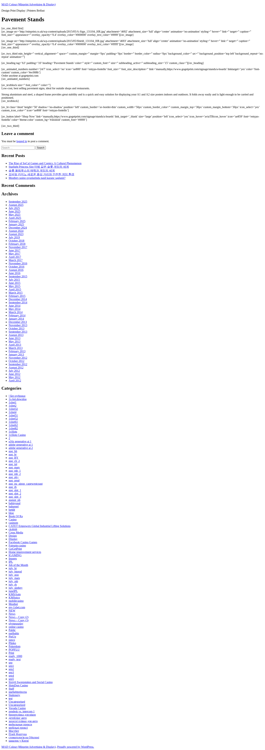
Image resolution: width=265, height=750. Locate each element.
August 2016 (16, 269)
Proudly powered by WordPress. (75, 746)
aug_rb (13, 486)
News (12, 613)
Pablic (12, 630)
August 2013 (16, 335)
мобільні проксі (18, 727)
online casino (16, 626)
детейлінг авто (18, 717)
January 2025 (16, 224)
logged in (21, 141)
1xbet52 (13, 418)
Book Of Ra (16, 516)
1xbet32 (13, 408)
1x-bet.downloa (17, 399)
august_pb (14, 500)
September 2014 (18, 302)
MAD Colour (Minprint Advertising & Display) (28, 4)
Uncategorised (17, 701)
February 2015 (17, 295)
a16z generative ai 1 (20, 441)
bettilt (12, 509)
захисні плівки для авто (23, 721)
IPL (11, 561)
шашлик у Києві (19, 740)
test (10, 698)
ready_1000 (15, 656)
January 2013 (16, 354)
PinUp (12, 636)
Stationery (14, 695)
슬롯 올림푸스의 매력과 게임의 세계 (32, 170)
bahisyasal (14, 503)
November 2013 (18, 325)
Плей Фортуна (18, 734)
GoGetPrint (15, 548)
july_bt (13, 568)
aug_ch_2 (14, 460)
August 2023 (16, 234)
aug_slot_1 (15, 490)
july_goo (14, 574)
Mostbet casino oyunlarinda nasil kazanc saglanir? (37, 177)
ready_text (15, 659)
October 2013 (16, 328)
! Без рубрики (17, 395)
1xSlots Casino (17, 434)
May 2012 (14, 377)
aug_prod (14, 480)
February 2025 (17, 221)
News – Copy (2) (18, 617)
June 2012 (14, 374)
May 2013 (14, 341)
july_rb (13, 584)
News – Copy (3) (18, 620)
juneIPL (13, 591)
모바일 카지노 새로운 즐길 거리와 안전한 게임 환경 (41, 174)
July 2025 (14, 208)
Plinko (12, 643)
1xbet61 (13, 421)
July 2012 (14, 370)
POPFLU (14, 649)
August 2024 (16, 230)
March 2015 (16, 292)
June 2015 (14, 282)
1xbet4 (12, 412)
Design (13, 535)
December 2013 (18, 321)
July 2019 (14, 237)
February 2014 (17, 315)
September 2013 (18, 331)
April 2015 (15, 289)
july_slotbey (16, 587)
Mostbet (13, 604)
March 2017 (16, 260)
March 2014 (16, 312)
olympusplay (16, 623)
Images (13, 558)
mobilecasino (16, 600)
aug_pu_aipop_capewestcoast (26, 483)
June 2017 (14, 250)
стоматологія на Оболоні (24, 737)
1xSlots (13, 431)
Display (13, 539)
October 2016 (16, 266)
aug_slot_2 (15, 493)
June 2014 (14, 305)
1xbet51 (13, 415)
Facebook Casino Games (23, 542)
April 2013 (15, 344)
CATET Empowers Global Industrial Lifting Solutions (39, 526)
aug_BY (13, 457)
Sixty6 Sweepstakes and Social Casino (31, 682)
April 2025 (15, 217)
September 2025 (18, 201)
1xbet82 (13, 428)
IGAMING (15, 555)
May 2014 (14, 308)
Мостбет (14, 730)
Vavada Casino (17, 708)
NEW (12, 610)
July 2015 (14, 279)
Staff (11, 688)
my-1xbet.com (17, 607)
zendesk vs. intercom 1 (22, 711)
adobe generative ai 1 (21, 444)
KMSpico (14, 597)
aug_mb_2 (15, 473)
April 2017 (15, 256)
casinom (13, 522)
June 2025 (14, 211)
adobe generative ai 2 (21, 447)
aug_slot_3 (15, 496)
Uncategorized (17, 704)
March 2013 (16, 348)
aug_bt (12, 454)
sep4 (11, 675)
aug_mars (14, 467)
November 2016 (18, 263)
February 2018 (17, 243)
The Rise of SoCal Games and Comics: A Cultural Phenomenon (45, 163)
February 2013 (17, 351)
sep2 (11, 669)
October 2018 (16, 240)
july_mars (14, 578)
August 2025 (16, 204)
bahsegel (14, 506)
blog (11, 513)
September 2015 (18, 276)
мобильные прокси (20, 724)
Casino (13, 519)
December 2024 (18, 227)
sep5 (11, 678)
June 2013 (14, 338)
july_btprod (15, 571)
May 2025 (14, 214)
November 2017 (18, 247)
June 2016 (14, 273)
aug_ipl (13, 464)
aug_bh (13, 451)
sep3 (11, 672)
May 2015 (14, 286)
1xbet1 (12, 402)
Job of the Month (18, 565)
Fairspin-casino (17, 545)
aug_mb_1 (15, 470)
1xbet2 (12, 405)
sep (10, 662)
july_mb (13, 581)
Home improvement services (25, 552)
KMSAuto (15, 594)
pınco (12, 639)
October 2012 (16, 361)
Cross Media (16, 532)
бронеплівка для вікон (22, 714)
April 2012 (15, 380)
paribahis (14, 633)
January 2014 (16, 318)
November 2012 (18, 357)
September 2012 (18, 364)
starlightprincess (18, 691)
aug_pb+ (14, 477)
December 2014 (18, 299)
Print (11, 652)
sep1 (11, 665)
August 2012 (16, 367)
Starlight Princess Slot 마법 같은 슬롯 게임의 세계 (39, 166)
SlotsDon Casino (18, 685)
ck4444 (13, 529)
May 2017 (14, 253)
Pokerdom (14, 646)
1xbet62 (13, 425)
